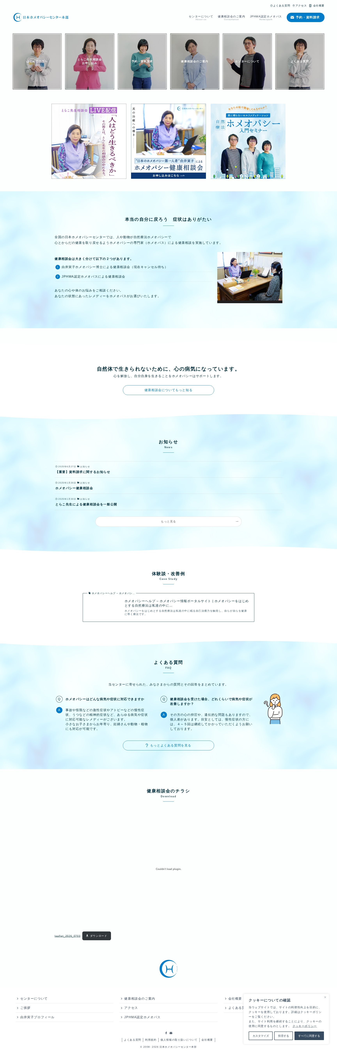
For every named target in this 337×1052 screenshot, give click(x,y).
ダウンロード (98, 935)
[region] (286, 1019)
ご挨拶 (25, 1007)
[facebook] (166, 1033)
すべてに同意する (309, 1035)
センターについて (34, 998)
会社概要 (207, 1039)
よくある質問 (132, 1039)
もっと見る (168, 521)
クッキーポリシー (305, 1026)
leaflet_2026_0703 (67, 935)
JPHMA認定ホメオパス (142, 1017)
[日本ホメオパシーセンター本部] (40, 17)
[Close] (325, 997)
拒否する (283, 1035)
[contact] (171, 1033)
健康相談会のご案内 (139, 998)
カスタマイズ (261, 1035)
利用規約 (150, 1039)
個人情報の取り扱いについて (179, 1039)
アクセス (131, 1007)
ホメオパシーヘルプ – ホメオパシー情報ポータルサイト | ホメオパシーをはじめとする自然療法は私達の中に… (187, 603)
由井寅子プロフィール (37, 1017)
